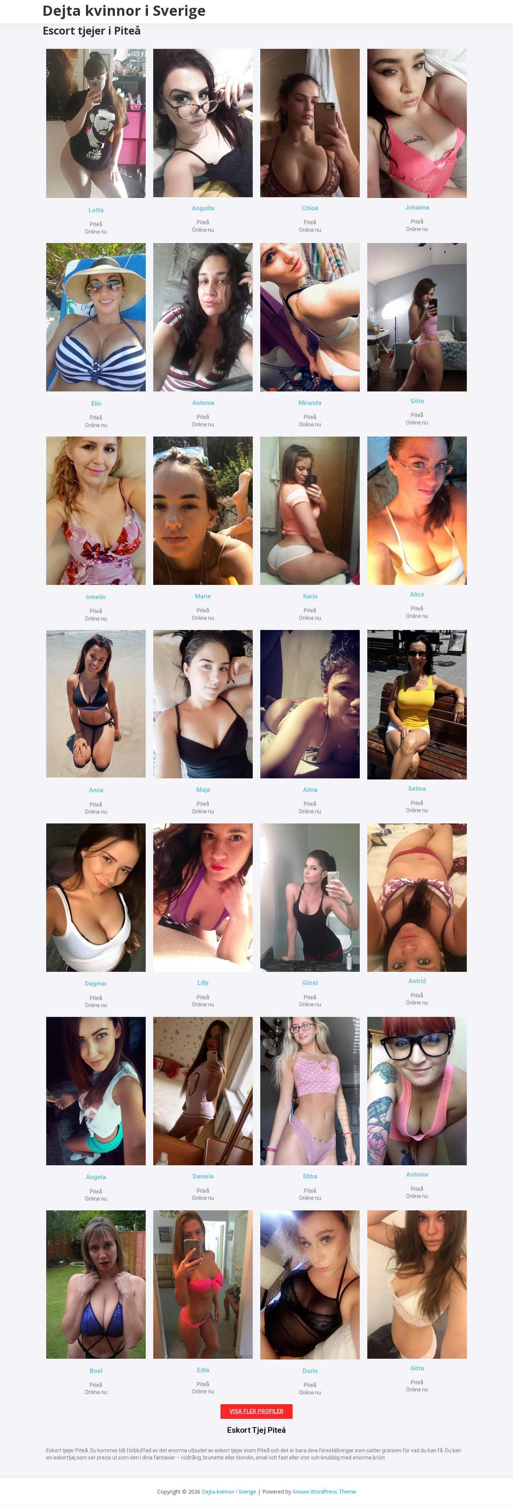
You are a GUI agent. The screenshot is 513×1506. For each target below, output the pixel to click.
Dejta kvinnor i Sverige (124, 10)
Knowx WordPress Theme (324, 1491)
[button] (256, 1411)
